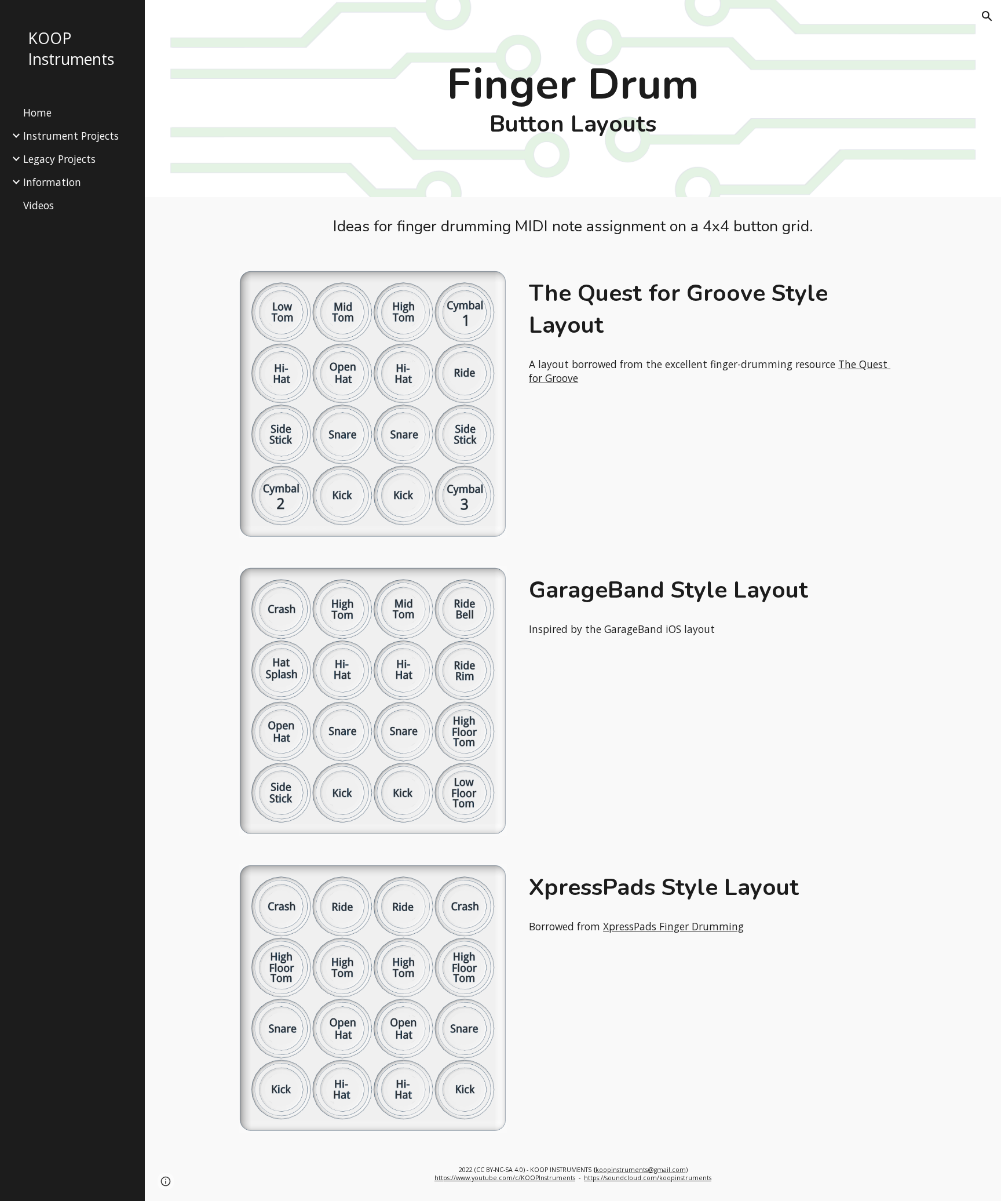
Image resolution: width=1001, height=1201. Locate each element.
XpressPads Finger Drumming (673, 926)
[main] (573, 98)
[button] (987, 16)
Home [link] (37, 112)
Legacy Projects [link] (59, 159)
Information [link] (52, 182)
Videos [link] (38, 205)
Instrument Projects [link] (71, 136)
